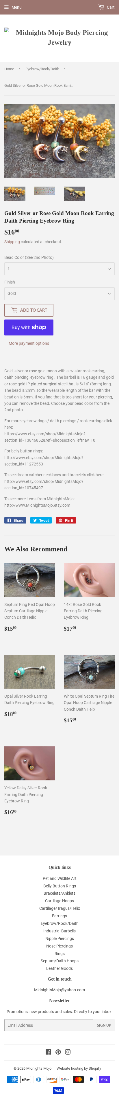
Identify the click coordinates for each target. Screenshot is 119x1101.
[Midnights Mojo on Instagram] (68, 1053)
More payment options (29, 343)
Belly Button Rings (59, 886)
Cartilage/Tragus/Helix (59, 908)
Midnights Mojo (38, 1068)
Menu (17, 7)
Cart (110, 7)
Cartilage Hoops (59, 900)
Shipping (12, 241)
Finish (9, 282)
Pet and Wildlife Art (60, 878)
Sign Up (104, 1025)
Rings (60, 953)
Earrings (59, 916)
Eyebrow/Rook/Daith (42, 69)
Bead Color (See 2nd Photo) (29, 257)
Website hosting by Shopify (79, 1068)
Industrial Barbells (59, 931)
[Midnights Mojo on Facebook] (48, 1053)
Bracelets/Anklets (59, 893)
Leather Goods (59, 968)
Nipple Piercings (59, 938)
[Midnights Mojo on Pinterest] (58, 1053)
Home (9, 69)
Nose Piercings (59, 946)
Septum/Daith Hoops (60, 961)
